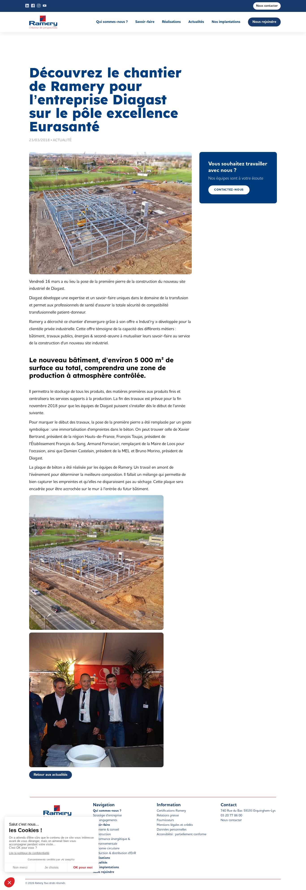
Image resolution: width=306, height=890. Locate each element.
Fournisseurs (165, 820)
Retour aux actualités (50, 775)
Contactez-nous (229, 189)
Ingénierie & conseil (106, 829)
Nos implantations (226, 22)
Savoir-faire (144, 22)
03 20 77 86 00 (231, 815)
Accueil (50, 22)
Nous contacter (267, 5)
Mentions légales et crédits (175, 824)
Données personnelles (172, 829)
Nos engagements (105, 820)
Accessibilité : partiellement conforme (181, 834)
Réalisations (171, 22)
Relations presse (168, 815)
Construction (102, 834)
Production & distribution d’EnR (114, 853)
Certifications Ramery (171, 810)
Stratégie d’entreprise (107, 815)
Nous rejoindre (264, 22)
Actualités (196, 22)
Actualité (62, 140)
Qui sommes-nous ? (112, 22)
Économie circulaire (106, 848)
